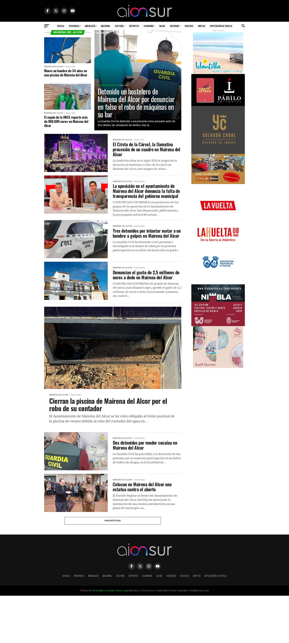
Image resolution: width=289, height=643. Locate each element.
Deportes (134, 26)
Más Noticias (113, 520)
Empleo (201, 26)
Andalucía (90, 26)
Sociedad (174, 26)
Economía (149, 26)
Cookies (110, 590)
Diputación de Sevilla (221, 26)
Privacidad (97, 590)
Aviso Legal (122, 590)
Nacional (105, 26)
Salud (162, 26)
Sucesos (189, 26)
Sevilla (60, 26)
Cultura (119, 26)
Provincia (74, 26)
